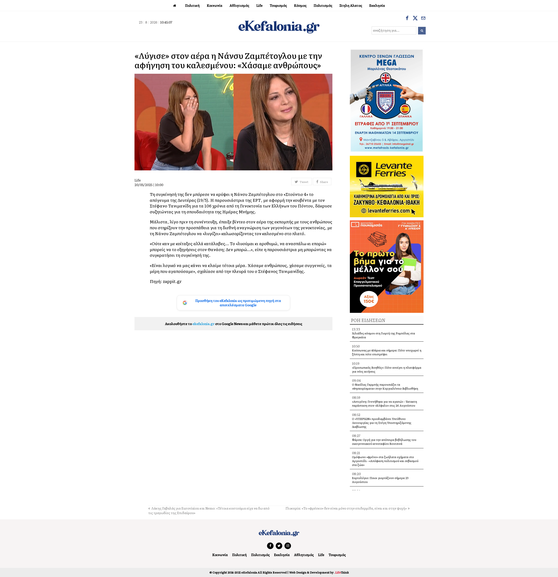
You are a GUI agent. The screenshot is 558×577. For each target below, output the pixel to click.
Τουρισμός (337, 554)
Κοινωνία (220, 554)
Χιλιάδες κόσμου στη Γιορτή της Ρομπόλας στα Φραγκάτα (383, 335)
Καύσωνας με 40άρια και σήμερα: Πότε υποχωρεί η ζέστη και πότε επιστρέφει (386, 352)
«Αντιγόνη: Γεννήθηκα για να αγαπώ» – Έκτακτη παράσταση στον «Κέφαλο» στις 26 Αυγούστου (384, 403)
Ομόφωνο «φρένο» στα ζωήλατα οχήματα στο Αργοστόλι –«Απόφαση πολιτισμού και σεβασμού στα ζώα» (385, 461)
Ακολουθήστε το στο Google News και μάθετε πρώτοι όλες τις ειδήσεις (233, 323)
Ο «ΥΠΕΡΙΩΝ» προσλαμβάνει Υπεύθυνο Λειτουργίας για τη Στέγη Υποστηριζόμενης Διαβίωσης (381, 423)
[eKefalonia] (279, 26)
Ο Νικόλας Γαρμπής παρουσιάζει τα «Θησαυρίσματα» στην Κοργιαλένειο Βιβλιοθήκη (385, 386)
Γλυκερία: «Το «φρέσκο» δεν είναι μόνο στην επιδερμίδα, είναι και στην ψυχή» (346, 508)
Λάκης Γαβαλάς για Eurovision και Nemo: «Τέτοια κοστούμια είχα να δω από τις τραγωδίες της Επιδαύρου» (208, 510)
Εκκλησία (282, 554)
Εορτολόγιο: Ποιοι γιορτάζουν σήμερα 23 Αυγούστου (380, 480)
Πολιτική (239, 554)
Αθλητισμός (304, 554)
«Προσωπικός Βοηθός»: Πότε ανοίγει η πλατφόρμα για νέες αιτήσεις (386, 369)
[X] (415, 18)
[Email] (423, 18)
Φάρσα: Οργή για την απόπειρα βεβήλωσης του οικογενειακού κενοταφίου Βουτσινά (384, 442)
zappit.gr (172, 281)
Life (321, 554)
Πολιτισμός (260, 554)
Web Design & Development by (319, 572)
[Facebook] (407, 18)
